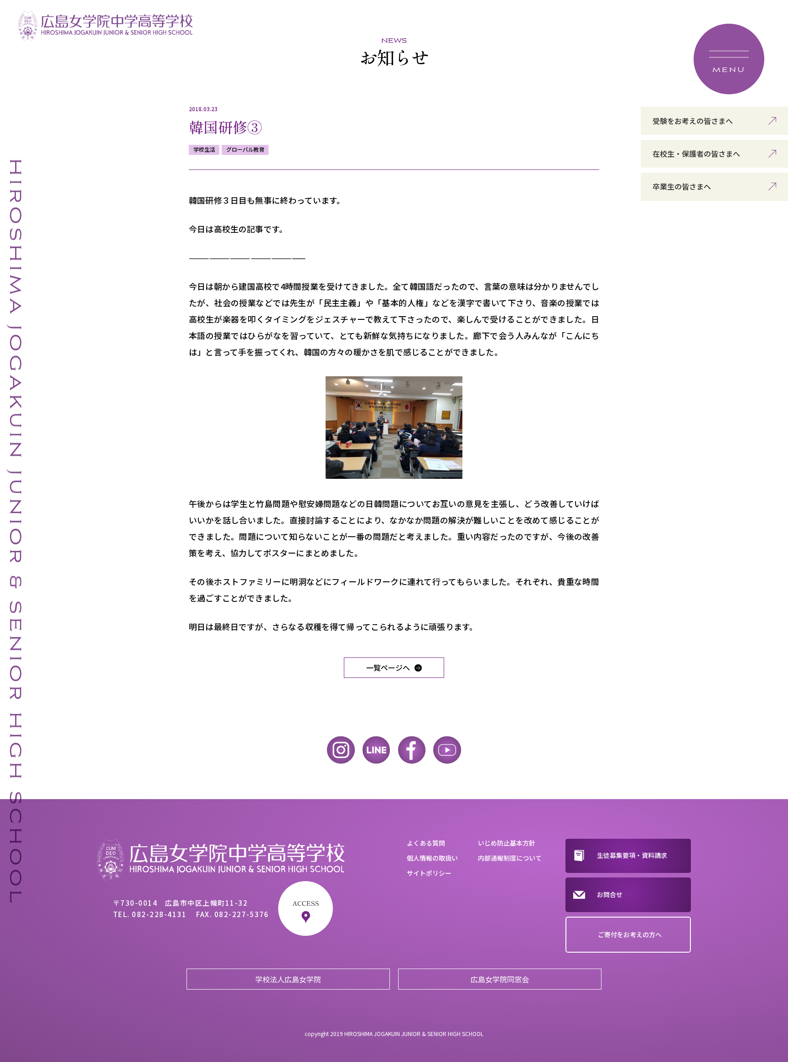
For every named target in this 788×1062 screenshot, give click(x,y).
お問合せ (609, 894)
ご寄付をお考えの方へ (630, 934)
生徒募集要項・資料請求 (632, 855)
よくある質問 (426, 842)
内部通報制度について (510, 857)
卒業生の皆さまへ (682, 186)
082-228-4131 (159, 914)
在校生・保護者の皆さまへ (696, 153)
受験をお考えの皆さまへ (693, 120)
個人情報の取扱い (432, 857)
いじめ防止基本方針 (506, 842)
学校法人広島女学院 (288, 979)
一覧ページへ (388, 667)
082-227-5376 (241, 914)
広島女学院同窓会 (500, 979)
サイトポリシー (429, 872)
